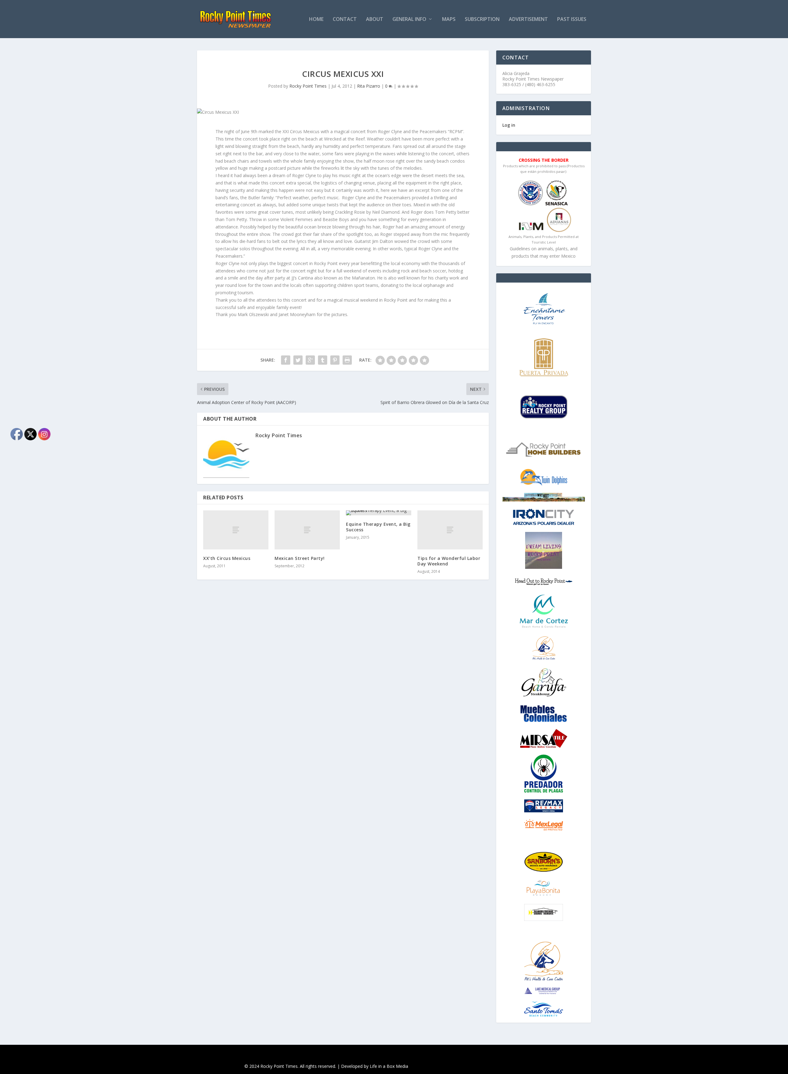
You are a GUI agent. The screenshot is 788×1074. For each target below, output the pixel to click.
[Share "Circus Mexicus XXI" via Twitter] (298, 360)
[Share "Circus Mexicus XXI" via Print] (347, 360)
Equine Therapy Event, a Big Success (378, 527)
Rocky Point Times (308, 86)
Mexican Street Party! (300, 558)
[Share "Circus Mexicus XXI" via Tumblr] (322, 360)
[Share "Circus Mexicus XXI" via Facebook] (285, 360)
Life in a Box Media (389, 1066)
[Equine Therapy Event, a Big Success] (378, 512)
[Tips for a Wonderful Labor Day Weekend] (450, 529)
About (374, 19)
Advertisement (528, 19)
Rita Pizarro (368, 86)
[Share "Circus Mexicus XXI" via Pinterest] (335, 360)
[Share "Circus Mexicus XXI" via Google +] (310, 360)
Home (316, 19)
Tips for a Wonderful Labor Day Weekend (448, 561)
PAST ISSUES (571, 19)
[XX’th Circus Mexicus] (235, 529)
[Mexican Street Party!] (307, 529)
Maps (449, 19)
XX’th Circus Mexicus (226, 558)
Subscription (482, 19)
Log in (508, 125)
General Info (409, 19)
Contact (345, 19)
